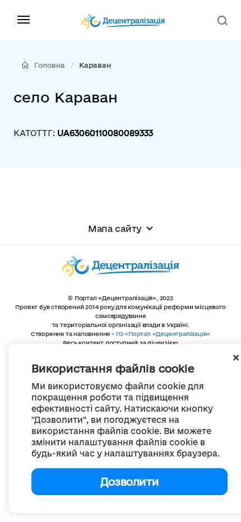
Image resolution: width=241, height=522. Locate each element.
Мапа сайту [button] (115, 228)
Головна (49, 65)
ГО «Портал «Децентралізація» (163, 333)
